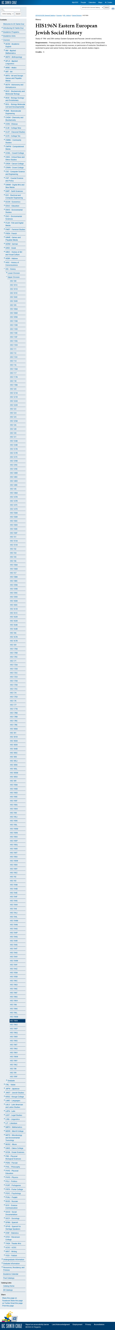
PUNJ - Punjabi (11, 1197)
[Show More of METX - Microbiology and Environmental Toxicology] (4, 1135)
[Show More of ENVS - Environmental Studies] (4, 209)
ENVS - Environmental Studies (14, 211)
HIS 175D (14, 697)
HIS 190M (14, 829)
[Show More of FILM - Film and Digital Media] (4, 222)
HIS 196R (14, 1037)
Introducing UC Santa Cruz (13, 28)
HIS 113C (14, 357)
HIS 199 (13, 1073)
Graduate (11, 1081)
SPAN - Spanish (12, 1222)
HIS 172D (14, 677)
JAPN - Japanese (12, 1089)
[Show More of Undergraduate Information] (2, 1259)
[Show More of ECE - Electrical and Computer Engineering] (4, 195)
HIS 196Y (13, 1061)
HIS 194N (14, 925)
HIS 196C (14, 981)
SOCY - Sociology (12, 1218)
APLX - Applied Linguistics (12, 62)
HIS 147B (14, 501)
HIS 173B (14, 685)
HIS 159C (14, 593)
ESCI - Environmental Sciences (14, 217)
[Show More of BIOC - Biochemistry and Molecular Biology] (4, 91)
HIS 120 (13, 389)
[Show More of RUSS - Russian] (4, 1201)
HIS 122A (14, 401)
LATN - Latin (10, 1111)
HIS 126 (13, 425)
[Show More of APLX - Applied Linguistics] (4, 60)
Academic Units (9, 36)
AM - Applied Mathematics (11, 52)
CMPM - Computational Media (15, 147)
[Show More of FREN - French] (4, 233)
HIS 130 (13, 433)
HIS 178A (14, 713)
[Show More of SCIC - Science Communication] (4, 1205)
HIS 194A (14, 885)
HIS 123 (13, 409)
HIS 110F (13, 337)
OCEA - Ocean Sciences (15, 1152)
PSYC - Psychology (13, 1193)
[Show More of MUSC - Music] (4, 1144)
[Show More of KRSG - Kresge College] (4, 1096)
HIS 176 (13, 701)
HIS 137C (14, 457)
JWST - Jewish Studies (15, 1093)
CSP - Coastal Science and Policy (14, 179)
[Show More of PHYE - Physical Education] (4, 1170)
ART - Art (9, 72)
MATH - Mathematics (14, 1127)
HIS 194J (13, 913)
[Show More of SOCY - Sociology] (4, 1218)
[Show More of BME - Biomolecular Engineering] (4, 110)
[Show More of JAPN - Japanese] (4, 1088)
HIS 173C (14, 689)
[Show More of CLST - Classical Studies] (4, 131)
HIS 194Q (14, 937)
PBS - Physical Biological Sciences (13, 1157)
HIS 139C (14, 465)
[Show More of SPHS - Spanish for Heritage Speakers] (4, 1226)
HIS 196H (14, 1001)
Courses (6, 40)
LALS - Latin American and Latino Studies (14, 1106)
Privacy (88, 1324)
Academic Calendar (10, 1274)
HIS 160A (14, 601)
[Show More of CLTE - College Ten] (4, 135)
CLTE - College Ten (13, 136)
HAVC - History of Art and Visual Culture (14, 253)
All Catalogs (8, 1290)
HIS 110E (13, 333)
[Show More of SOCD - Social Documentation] (4, 1211)
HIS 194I (13, 909)
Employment (77, 1324)
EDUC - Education (12, 206)
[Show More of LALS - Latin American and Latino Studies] (4, 1104)
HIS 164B (14, 629)
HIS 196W (14, 1057)
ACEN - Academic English (12, 45)
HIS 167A (14, 637)
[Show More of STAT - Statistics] (4, 1232)
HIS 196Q (14, 1033)
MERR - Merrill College (14, 1131)
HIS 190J (13, 817)
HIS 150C (14, 521)
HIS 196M (14, 1017)
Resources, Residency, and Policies (13, 1268)
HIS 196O (14, 1025)
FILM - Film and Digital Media (14, 224)
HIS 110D (14, 329)
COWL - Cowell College (15, 153)
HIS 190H (14, 809)
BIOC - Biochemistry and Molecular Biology (15, 92)
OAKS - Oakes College (14, 1148)
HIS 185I (13, 757)
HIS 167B (14, 641)
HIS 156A (14, 565)
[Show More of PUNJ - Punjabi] (4, 1197)
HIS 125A (14, 421)
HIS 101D (14, 289)
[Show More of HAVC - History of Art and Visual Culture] (4, 251)
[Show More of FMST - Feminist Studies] (4, 229)
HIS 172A (14, 665)
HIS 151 (13, 537)
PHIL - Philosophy (13, 1167)
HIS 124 (13, 413)
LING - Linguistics (13, 1119)
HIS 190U (14, 857)
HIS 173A (14, 681)
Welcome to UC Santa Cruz (13, 24)
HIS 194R (14, 941)
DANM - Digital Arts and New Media (15, 186)
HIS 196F (13, 993)
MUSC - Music (11, 1144)
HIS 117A (14, 377)
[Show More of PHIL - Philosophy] (4, 1166)
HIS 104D (14, 301)
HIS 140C (14, 477)
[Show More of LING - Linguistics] (4, 1119)
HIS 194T (13, 949)
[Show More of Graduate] (7, 1080)
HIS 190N (14, 833)
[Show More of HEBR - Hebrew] (4, 258)
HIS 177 (13, 705)
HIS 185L (13, 769)
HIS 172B (14, 669)
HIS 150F (13, 533)
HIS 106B (14, 313)
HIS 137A (14, 449)
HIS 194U (14, 953)
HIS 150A (14, 513)
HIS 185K (14, 765)
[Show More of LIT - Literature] (4, 1123)
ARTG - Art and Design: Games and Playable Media (14, 78)
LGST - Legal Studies (14, 1115)
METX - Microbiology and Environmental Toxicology (14, 1137)
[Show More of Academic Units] (2, 35)
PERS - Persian (12, 1163)
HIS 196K (14, 1009)
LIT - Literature (11, 1123)
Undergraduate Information (13, 1260)
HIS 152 (13, 549)
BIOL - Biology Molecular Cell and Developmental (15, 105)
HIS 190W (14, 861)
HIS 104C (14, 297)
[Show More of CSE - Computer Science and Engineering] (4, 171)
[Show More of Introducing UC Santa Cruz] (2, 27)
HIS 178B (14, 717)
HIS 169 (13, 645)
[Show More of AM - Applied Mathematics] (4, 50)
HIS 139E (13, 469)
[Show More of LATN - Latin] (4, 1111)
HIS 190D (14, 793)
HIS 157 (13, 573)
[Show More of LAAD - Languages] (4, 1100)
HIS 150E (13, 529)
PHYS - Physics (12, 1177)
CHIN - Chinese (12, 124)
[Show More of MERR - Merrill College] (4, 1131)
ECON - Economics (13, 202)
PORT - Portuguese (13, 1185)
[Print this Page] (113, 9)
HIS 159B (14, 589)
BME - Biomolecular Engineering (13, 112)
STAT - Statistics (12, 1233)
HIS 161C (14, 613)
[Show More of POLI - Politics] (4, 1181)
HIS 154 (13, 553)
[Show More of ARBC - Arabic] (4, 67)
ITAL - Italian (10, 1085)
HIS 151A (14, 541)
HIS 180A (14, 729)
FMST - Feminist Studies (15, 229)
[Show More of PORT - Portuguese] (4, 1185)
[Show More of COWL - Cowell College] (4, 152)
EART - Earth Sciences (14, 191)
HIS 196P (14, 1029)
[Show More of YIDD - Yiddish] (4, 1255)
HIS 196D (14, 985)
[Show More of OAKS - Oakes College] (4, 1148)
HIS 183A (14, 741)
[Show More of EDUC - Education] (4, 205)
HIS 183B (14, 745)
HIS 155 (13, 557)
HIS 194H (14, 905)
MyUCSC (75, 2)
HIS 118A (14, 385)
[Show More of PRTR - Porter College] (4, 1189)
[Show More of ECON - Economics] (4, 201)
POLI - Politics (11, 1181)
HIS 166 (13, 633)
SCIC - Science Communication (12, 1206)
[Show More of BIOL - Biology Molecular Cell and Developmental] (4, 104)
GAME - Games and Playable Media (13, 238)
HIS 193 (13, 881)
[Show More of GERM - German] (4, 243)
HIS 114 (13, 361)
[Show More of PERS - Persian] (4, 1162)
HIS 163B (14, 617)
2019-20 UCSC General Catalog (45, 15)
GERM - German (12, 244)
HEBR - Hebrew (12, 258)
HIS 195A (14, 973)
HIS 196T (13, 1045)
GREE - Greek (11, 248)
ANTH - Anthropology (14, 57)
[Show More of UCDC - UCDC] (4, 1247)
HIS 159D (14, 597)
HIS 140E (13, 485)
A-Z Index (108, 2)
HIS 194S (14, 945)
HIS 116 (13, 365)
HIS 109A (14, 317)
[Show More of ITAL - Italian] (4, 1084)
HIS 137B (14, 453)
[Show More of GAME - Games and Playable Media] (4, 237)
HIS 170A (14, 649)
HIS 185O (14, 777)
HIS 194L (13, 917)
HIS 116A (14, 369)
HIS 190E (13, 797)
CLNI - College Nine (13, 128)
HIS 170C (14, 657)
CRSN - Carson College (15, 164)
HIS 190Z (14, 873)
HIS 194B (14, 889)
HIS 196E (13, 989)
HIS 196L (13, 1013)
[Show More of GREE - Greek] (4, 247)
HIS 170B (14, 653)
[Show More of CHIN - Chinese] (4, 123)
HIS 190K (14, 821)
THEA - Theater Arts (13, 1243)
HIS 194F (13, 897)
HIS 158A (14, 577)
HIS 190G (14, 805)
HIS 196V (14, 1053)
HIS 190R (14, 849)
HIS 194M (14, 921)
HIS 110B (14, 325)
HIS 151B (14, 545)
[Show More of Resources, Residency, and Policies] (2, 1267)
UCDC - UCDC (11, 1247)
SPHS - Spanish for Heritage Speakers (13, 1227)
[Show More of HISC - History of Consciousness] (4, 262)
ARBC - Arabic (11, 68)
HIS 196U (14, 1049)
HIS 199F (13, 1077)
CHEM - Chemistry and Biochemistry (14, 118)
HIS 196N (14, 1021)
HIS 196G (14, 997)
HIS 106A (14, 309)
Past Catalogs (8, 1278)
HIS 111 (13, 349)
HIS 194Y (13, 965)
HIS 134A (14, 441)
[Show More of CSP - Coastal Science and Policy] (4, 178)
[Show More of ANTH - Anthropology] (4, 56)
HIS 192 (13, 877)
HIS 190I (13, 813)
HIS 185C (14, 753)
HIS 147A (14, 497)
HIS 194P (14, 933)
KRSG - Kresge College (15, 1097)
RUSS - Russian (12, 1201)
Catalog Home (8, 1286)
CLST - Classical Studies (15, 132)
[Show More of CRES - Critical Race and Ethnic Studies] (4, 156)
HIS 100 (13, 281)
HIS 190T (13, 853)
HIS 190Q (14, 845)
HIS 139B (14, 461)
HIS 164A (14, 625)
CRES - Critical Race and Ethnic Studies (15, 158)
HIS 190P (14, 841)
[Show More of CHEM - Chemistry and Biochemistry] (4, 117)
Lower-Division (14, 273)
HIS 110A (14, 321)
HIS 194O (14, 929)
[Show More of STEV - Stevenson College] (4, 1236)
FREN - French (11, 233)
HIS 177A (14, 709)
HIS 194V (14, 957)
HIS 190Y (13, 869)
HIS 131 (13, 437)
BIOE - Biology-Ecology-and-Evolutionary (15, 99)
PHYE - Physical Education (12, 1172)
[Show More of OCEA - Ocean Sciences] (4, 1152)
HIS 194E (13, 893)
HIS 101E (13, 293)
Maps (100, 2)
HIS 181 (13, 733)
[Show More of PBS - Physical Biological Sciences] (4, 1156)
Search (18, 14)
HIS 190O (14, 837)
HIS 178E (13, 725)
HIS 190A (14, 785)
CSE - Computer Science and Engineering (15, 173)
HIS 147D (14, 509)
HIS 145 (13, 489)
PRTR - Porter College (14, 1189)
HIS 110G (14, 341)
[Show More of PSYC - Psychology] (4, 1193)
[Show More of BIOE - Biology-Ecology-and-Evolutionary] (4, 97)
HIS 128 (13, 429)
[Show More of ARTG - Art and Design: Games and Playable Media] (4, 75)
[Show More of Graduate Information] (2, 1263)
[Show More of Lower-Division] (7, 272)
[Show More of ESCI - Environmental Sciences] (4, 216)
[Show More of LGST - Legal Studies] (4, 1115)
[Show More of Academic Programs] (2, 31)
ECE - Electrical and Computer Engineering (14, 196)
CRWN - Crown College (15, 168)
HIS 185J (13, 761)
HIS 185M (14, 773)
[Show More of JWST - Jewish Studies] (4, 1092)
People (83, 2)
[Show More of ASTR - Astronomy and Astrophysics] (4, 84)
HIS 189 (13, 781)
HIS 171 (13, 661)
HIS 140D (14, 481)
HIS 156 (13, 561)
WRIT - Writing (11, 1251)
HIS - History (11, 269)
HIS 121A (14, 393)
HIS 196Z (14, 1065)
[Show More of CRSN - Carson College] (4, 163)
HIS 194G (14, 901)
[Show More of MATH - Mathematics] (4, 1127)
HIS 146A (14, 493)
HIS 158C (14, 581)
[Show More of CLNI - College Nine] (4, 127)
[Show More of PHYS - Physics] (4, 1177)
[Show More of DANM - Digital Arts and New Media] (4, 184)
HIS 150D (14, 525)
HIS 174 (13, 693)
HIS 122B (14, 405)
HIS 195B (14, 977)
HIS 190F (13, 801)
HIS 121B (14, 397)
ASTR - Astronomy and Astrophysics (14, 86)
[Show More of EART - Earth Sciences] (4, 191)
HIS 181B (14, 737)
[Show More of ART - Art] (4, 71)
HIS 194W (14, 961)
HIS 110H (14, 345)
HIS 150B (14, 517)
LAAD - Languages (13, 1101)
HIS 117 (13, 373)
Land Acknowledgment (61, 1324)
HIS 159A (14, 585)
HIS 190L (13, 825)
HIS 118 (13, 381)
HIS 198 (13, 1069)
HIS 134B (14, 445)
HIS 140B (14, 473)
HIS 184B (14, 749)
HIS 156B (14, 569)
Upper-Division (14, 277)
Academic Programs (11, 32)
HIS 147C (14, 505)
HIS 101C (14, 285)
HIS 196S (14, 1041)
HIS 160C (14, 605)
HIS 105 (13, 305)
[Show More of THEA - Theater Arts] (4, 1243)
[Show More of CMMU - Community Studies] (4, 139)
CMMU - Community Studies (13, 141)
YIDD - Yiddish (11, 1255)
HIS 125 (13, 417)
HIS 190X (14, 865)
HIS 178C (14, 721)
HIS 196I (13, 1005)
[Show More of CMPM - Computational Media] (4, 146)
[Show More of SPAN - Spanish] (4, 1222)
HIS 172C (14, 673)
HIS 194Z (14, 969)
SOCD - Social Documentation (11, 1213)
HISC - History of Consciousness (12, 263)
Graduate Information (11, 1264)
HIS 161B (14, 609)
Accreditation (99, 1324)
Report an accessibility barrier (37, 1324)
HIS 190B (14, 789)
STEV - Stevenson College (13, 1238)
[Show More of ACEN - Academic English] (4, 43)
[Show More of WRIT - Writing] (4, 1251)
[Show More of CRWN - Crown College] (4, 167)
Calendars (92, 2)
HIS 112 (13, 353)
